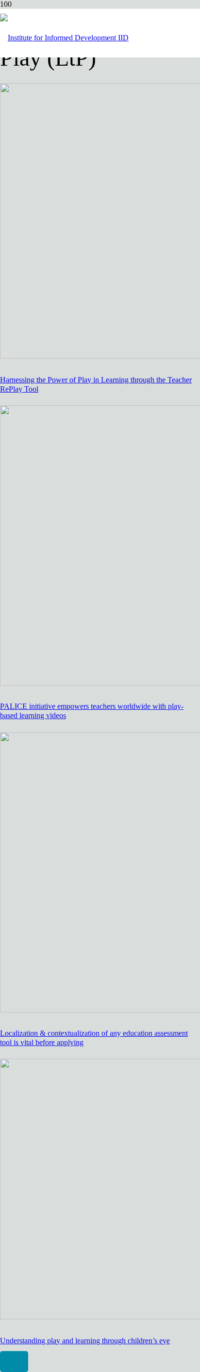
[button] (14, 1361)
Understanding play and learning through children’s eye (85, 1340)
